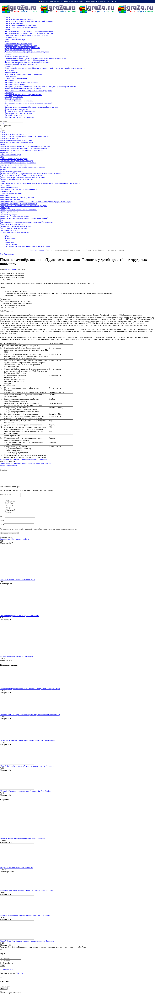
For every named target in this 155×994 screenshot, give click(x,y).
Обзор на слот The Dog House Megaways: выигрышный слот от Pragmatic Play (30, 715)
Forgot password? (6, 969)
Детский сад (9, 254)
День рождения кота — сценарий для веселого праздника (22, 838)
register (14, 269)
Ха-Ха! (10, 505)
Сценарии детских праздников (16, 107)
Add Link (4, 988)
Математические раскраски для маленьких (16, 656)
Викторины (9, 80)
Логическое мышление (76, 68)
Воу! (9, 508)
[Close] (1, 949)
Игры (7, 42)
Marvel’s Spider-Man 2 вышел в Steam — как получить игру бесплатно (27, 766)
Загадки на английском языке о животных (16, 868)
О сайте (8, 240)
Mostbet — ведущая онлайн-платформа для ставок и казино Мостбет (26, 890)
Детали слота (10, 238)
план (31, 459)
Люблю (10, 503)
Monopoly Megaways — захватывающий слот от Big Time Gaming (25, 791)
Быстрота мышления (60, 68)
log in (7, 269)
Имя (2, 516)
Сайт (2, 525)
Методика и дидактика (37, 107)
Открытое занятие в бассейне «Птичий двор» (17, 580)
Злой (9, 512)
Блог (6, 105)
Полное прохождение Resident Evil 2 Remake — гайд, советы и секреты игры (30, 689)
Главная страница (37, 250)
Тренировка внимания (23, 68)
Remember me (8, 963)
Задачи (7, 29)
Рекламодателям (11, 244)
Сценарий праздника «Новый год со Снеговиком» (19, 616)
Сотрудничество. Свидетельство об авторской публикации (27, 246)
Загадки (8, 54)
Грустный (11, 510)
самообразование (40, 459)
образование (24, 459)
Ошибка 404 (9, 242)
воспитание (4, 459)
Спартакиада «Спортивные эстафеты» (15, 539)
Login (2, 123)
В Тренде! (8, 236)
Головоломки (10, 68)
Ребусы (7, 17)
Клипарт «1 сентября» (8, 465)
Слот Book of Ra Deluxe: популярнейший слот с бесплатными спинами (27, 740)
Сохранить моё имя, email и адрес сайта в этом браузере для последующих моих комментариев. (40, 529)
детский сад (14, 459)
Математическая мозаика (42, 68)
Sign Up (20, 973)
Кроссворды (9, 93)
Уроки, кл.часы (52, 107)
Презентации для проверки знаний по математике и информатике (25, 463)
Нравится (11, 501)
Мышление (9, 66)
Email (3, 520)
